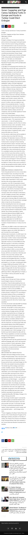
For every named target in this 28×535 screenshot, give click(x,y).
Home (2, 5)
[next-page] (5, 516)
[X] (6, 26)
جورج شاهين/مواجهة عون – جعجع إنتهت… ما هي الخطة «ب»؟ (7, 451)
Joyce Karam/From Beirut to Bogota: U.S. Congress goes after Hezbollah (20, 451)
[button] (2, 2)
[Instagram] (12, 528)
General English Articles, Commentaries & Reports (15, 5)
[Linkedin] (16, 528)
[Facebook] (2, 26)
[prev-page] (2, 516)
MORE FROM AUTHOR (14, 459)
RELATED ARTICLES (14, 457)
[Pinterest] (9, 26)
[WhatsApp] (12, 26)
